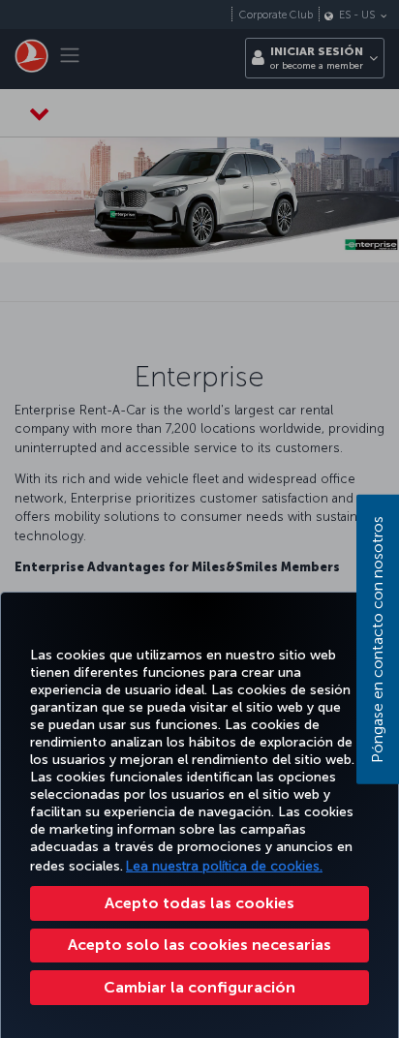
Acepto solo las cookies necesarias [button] (199, 944)
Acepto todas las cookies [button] (199, 903)
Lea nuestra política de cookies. (224, 866)
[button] (199, 987)
